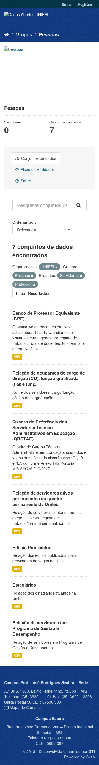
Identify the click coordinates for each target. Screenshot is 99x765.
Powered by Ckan (79, 757)
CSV (17, 357)
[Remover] (56, 267)
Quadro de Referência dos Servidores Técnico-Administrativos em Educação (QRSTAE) (43, 430)
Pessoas (49, 34)
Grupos (24, 34)
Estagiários (24, 585)
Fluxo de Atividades (37, 169)
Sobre (25, 180)
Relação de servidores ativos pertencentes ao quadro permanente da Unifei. (42, 498)
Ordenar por (23, 222)
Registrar (85, 4)
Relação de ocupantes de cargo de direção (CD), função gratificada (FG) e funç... (48, 378)
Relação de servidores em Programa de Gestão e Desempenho (39, 628)
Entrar (67, 4)
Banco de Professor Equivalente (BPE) (46, 316)
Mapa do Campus (25, 707)
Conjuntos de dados (38, 158)
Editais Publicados (31, 547)
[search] (79, 205)
